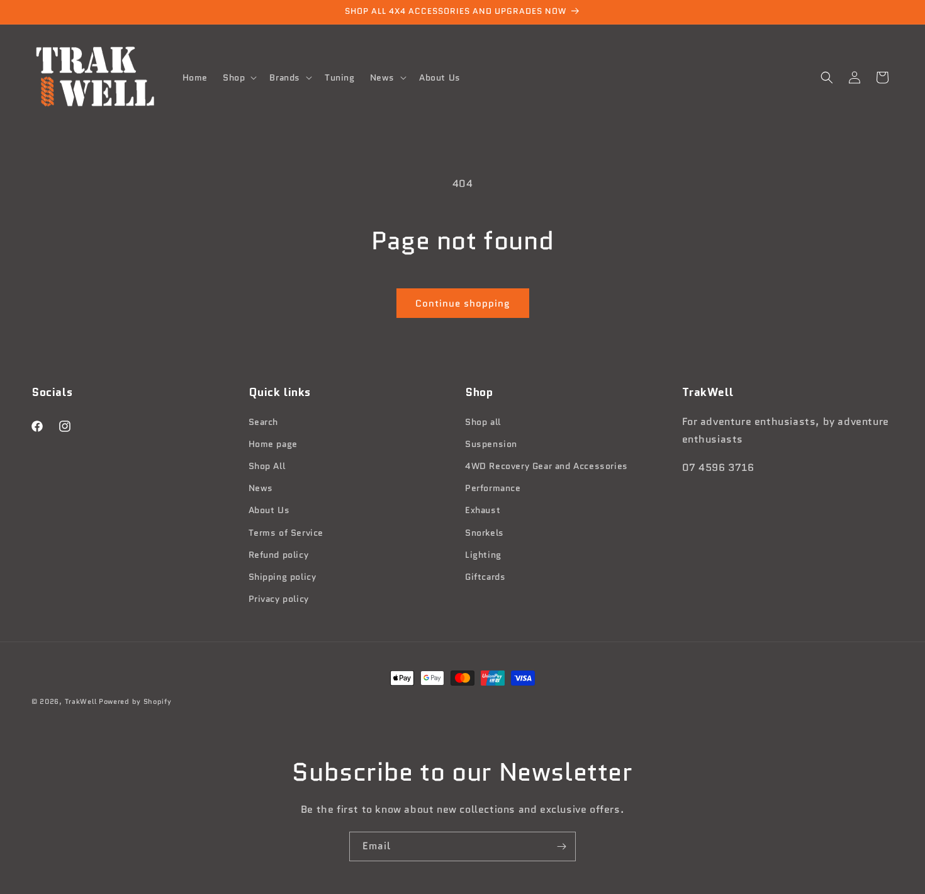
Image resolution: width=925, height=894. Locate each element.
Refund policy (279, 554)
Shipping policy (283, 576)
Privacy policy (279, 598)
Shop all (483, 421)
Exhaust (482, 510)
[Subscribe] (561, 846)
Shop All (267, 466)
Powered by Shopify (135, 701)
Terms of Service (286, 532)
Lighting (483, 554)
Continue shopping (462, 303)
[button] (238, 77)
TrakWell (81, 701)
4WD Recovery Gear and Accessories (546, 466)
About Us (269, 510)
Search (264, 421)
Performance (493, 488)
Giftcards (485, 576)
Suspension (491, 443)
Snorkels (484, 532)
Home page (273, 443)
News (261, 488)
